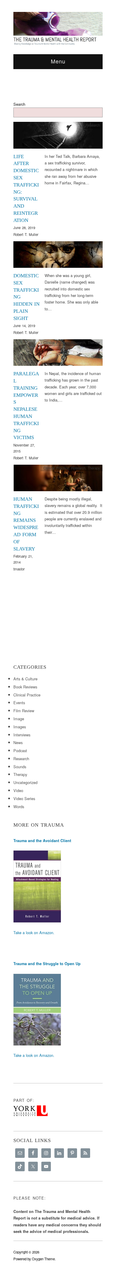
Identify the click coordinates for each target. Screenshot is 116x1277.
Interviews (21, 735)
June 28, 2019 (24, 227)
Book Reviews (25, 687)
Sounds (19, 766)
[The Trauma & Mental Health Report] (58, 28)
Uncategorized (25, 782)
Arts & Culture (25, 679)
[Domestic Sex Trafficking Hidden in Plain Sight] (58, 256)
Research (93, 125)
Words (18, 806)
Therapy (94, 342)
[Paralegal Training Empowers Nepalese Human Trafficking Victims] (58, 354)
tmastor (19, 569)
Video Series (24, 798)
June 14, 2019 (24, 325)
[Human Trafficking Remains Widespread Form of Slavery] (58, 479)
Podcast (20, 750)
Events (19, 702)
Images (19, 727)
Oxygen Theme (43, 1258)
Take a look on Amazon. (33, 932)
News (18, 742)
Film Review (23, 710)
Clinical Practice (70, 244)
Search (19, 104)
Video (18, 790)
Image (18, 718)
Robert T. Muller (25, 234)
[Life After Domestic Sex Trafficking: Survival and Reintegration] (58, 137)
